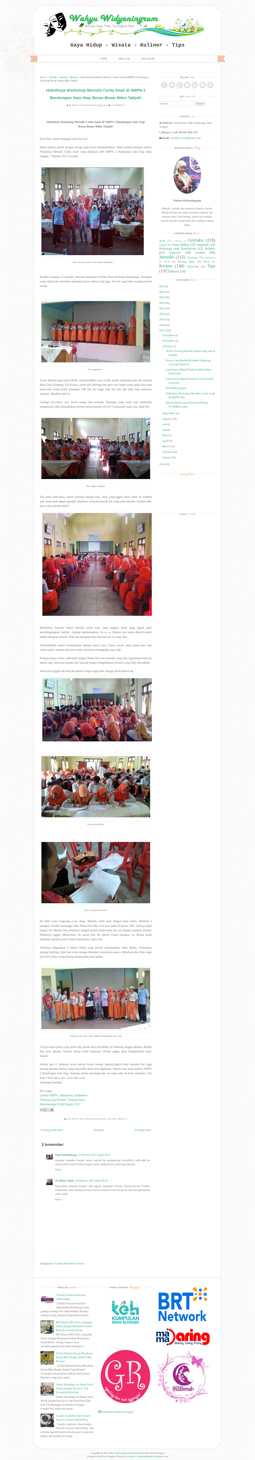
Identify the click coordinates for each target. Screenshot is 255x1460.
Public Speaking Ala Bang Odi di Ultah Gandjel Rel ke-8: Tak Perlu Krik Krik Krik (74, 1388)
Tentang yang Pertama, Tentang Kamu (62, 1099)
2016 (161, 464)
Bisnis (162, 240)
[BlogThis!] (45, 1110)
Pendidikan (209, 257)
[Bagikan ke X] (48, 1110)
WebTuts (101, 1456)
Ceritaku (53, 77)
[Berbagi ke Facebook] (52, 1110)
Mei (164, 435)
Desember (168, 335)
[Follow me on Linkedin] (195, 85)
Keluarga (165, 249)
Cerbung (178, 240)
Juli (164, 424)
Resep (206, 261)
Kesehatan (188, 249)
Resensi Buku (186, 261)
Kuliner (210, 249)
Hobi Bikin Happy (176, 388)
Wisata (174, 271)
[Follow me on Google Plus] (179, 85)
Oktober (167, 346)
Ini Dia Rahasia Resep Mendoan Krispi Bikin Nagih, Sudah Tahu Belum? (74, 1357)
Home (103, 58)
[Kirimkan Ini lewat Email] (41, 1110)
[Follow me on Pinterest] (187, 85)
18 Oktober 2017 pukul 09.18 (91, 1180)
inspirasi (203, 245)
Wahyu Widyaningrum (84, 105)
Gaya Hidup (180, 245)
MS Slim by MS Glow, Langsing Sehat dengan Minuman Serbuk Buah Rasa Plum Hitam (74, 1326)
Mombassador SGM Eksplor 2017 (60, 1104)
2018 (161, 325)
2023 (161, 297)
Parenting (192, 257)
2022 (161, 303)
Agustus (167, 419)
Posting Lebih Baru (52, 1130)
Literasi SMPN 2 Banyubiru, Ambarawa (63, 1095)
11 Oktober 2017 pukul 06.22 (94, 1154)
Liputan (64, 77)
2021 (161, 308)
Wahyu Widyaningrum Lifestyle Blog (126, 1453)
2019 (161, 319)
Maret (166, 446)
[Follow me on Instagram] (202, 85)
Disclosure (148, 58)
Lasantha (130, 1456)
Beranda (99, 1130)
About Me (124, 58)
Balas (58, 1169)
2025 (161, 286)
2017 (161, 330)
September (168, 413)
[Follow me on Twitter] (172, 85)
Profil (167, 261)
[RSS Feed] (210, 85)
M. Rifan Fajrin (64, 1180)
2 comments (118, 105)
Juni (164, 430)
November (168, 340)
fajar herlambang (66, 1154)
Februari (167, 452)
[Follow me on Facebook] (164, 85)
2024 (161, 292)
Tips (211, 266)
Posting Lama (143, 1130)
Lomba (200, 252)
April (165, 441)
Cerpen (163, 245)
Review (165, 266)
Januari (166, 457)
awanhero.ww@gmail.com (185, 138)
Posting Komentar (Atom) (69, 1263)
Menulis (74, 77)
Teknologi (193, 266)
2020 (161, 314)
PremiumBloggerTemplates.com (152, 1456)
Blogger (160, 1453)
